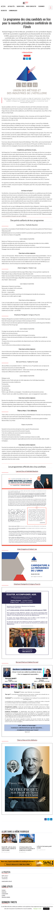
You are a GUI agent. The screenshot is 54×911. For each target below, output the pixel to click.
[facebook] (45, 819)
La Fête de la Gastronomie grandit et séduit (44, 847)
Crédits (3, 895)
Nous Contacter (31, 6)
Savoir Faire (20, 6)
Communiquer (13, 10)
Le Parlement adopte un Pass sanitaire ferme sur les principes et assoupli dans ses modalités (27, 848)
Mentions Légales (6, 897)
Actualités (11, 6)
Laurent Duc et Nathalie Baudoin (27, 471)
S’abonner (41, 6)
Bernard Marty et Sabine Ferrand (27, 662)
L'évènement (27, 55)
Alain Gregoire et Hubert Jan (27, 549)
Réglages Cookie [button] (37, 908)
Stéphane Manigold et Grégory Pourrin (27, 584)
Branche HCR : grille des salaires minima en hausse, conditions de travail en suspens (9, 848)
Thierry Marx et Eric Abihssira (27, 740)
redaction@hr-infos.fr (7, 881)
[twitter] (48, 819)
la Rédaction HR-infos (27, 52)
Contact (3, 890)
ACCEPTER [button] (46, 908)
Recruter (4, 10)
